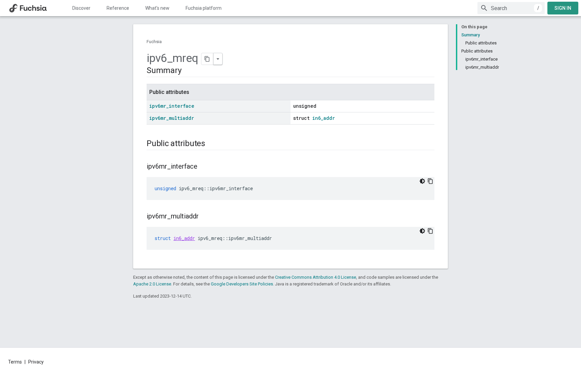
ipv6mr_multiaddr (171, 118)
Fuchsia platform (204, 8)
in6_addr (323, 118)
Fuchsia (154, 41)
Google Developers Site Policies (242, 283)
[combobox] (511, 8)
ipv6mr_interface (171, 106)
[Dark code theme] (422, 181)
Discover (81, 8)
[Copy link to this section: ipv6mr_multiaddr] (205, 217)
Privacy (36, 362)
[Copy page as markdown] (207, 59)
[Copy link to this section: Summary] (188, 71)
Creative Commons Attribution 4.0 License (315, 277)
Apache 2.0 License (152, 283)
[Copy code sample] (430, 181)
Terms (15, 362)
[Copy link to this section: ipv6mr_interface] (204, 167)
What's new (157, 8)
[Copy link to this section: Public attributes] (212, 144)
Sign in (562, 8)
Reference (118, 8)
